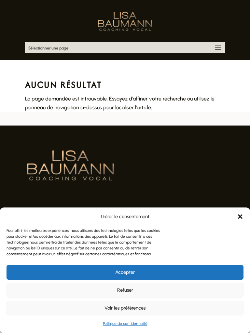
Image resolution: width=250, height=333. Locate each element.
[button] (240, 216)
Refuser (125, 290)
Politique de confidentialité (125, 323)
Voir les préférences (125, 308)
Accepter (125, 272)
